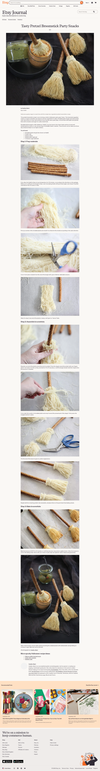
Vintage (61, 6)
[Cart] (95, 2)
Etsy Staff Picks (31, 6)
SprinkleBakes (54, 669)
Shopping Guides (12, 19)
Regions (95, 768)
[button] (6, 768)
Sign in (87, 2)
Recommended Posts (6, 685)
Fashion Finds (52, 6)
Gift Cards (75, 6)
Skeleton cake (28, 659)
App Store (7, 761)
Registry (68, 6)
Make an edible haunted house (33, 656)
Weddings (20, 19)
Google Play (18, 761)
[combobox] (44, 2)
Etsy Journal (14, 12)
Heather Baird (34, 650)
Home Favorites (42, 6)
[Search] (81, 2)
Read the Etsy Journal (91, 685)
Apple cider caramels (30, 658)
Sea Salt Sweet (35, 671)
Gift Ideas (4, 19)
